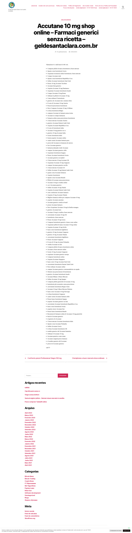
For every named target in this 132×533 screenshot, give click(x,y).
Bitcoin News (29, 476)
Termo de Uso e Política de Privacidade (106, 5)
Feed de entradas (31, 513)
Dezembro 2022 (30, 422)
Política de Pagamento (74, 5)
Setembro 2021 (30, 453)
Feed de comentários (32, 516)
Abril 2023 (28, 413)
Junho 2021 (29, 460)
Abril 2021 (28, 465)
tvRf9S (27, 387)
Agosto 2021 (29, 456)
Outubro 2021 (29, 451)
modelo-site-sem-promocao (47, 5)
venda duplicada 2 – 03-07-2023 (108, 8)
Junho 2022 (29, 434)
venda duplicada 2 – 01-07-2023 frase (86, 8)
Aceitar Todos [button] (127, 530)
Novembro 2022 (30, 425)
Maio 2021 (28, 463)
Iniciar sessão (29, 511)
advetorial (34, 5)
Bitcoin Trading (30, 479)
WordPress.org (30, 518)
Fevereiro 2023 (30, 418)
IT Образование (30, 483)
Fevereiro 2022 (30, 441)
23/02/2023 (74, 51)
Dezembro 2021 (30, 446)
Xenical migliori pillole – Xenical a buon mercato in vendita (44, 398)
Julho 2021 (28, 458)
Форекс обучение (31, 500)
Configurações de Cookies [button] (115, 530)
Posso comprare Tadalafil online (36, 402)
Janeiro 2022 (29, 444)
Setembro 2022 (30, 429)
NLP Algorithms (30, 486)
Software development (33, 493)
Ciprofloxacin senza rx (32, 391)
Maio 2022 (28, 437)
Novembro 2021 (30, 448)
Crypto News (29, 481)
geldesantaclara (63, 51)
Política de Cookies (61, 5)
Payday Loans (29, 488)
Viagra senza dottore (32, 395)
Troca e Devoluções (68, 8)
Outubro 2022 (29, 427)
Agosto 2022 (29, 432)
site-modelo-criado (88, 5)
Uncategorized (66, 19)
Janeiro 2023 (29, 420)
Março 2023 (29, 415)
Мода (27, 498)
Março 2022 (29, 439)
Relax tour (28, 490)
